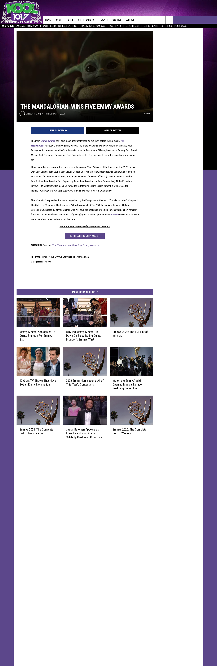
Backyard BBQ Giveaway (27, 26)
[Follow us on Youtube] (169, 20)
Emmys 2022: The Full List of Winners (130, 333)
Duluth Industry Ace (177, 26)
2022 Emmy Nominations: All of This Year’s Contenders (85, 382)
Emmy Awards (48, 140)
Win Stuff (91, 20)
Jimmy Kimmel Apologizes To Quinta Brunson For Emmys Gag (37, 335)
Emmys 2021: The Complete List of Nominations (36, 431)
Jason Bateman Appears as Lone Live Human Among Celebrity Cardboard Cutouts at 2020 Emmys (84, 433)
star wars (67, 257)
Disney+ (114, 214)
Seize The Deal (132, 26)
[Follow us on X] (161, 20)
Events (104, 20)
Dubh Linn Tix (115, 26)
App (79, 20)
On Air (59, 20)
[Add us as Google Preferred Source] (147, 20)
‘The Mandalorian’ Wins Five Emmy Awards (75, 245)
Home (48, 20)
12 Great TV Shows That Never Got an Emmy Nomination (38, 382)
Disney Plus (48, 257)
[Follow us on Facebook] (154, 20)
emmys (58, 257)
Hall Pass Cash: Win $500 (93, 26)
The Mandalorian (81, 257)
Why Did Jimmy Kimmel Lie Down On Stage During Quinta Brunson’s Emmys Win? (83, 335)
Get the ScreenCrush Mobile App (85, 236)
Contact (130, 20)
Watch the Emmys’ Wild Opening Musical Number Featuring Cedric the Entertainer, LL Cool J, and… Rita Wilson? (129, 384)
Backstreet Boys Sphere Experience (60, 26)
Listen (69, 20)
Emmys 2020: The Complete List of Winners (129, 431)
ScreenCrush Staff (33, 114)
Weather (116, 20)
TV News (47, 262)
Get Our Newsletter (153, 26)
